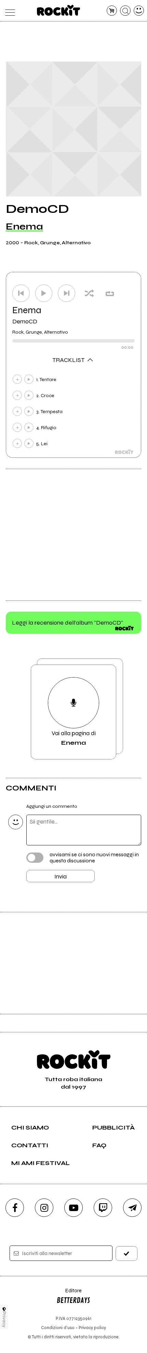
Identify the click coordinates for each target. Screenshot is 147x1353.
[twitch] (103, 1207)
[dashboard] (139, 10)
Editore (69, 1294)
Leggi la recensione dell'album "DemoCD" (67, 622)
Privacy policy (92, 1327)
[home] (58, 10)
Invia (60, 876)
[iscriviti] (127, 1253)
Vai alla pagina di (74, 737)
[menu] (8, 10)
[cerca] (125, 10)
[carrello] (112, 10)
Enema (24, 226)
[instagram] (44, 1207)
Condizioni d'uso (58, 1327)
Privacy (4, 1319)
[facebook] (14, 1207)
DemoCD (24, 321)
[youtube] (73, 1207)
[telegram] (132, 1207)
